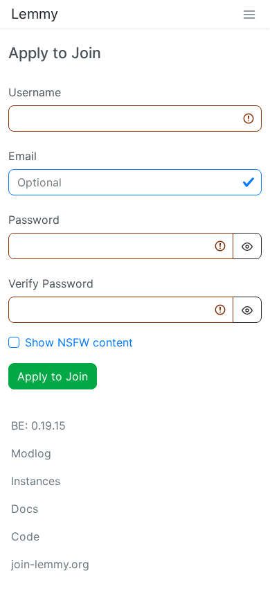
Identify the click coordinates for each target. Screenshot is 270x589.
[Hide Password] (247, 246)
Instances (35, 481)
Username (34, 92)
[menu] (249, 13)
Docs (24, 509)
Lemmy (34, 14)
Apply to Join (52, 376)
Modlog (31, 453)
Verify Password (50, 283)
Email (22, 156)
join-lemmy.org (50, 564)
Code (25, 536)
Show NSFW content (79, 342)
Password (34, 220)
